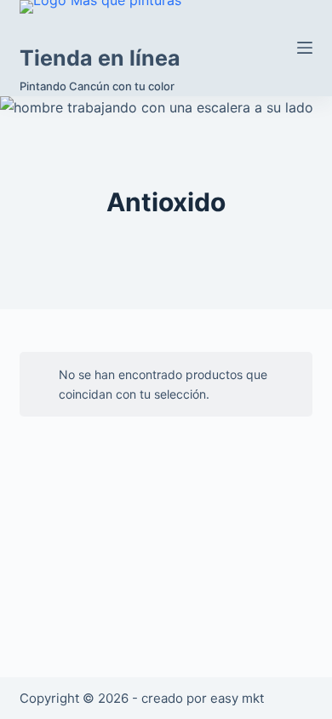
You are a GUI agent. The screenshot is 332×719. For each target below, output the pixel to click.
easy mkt (237, 698)
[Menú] (304, 47)
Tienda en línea (100, 58)
